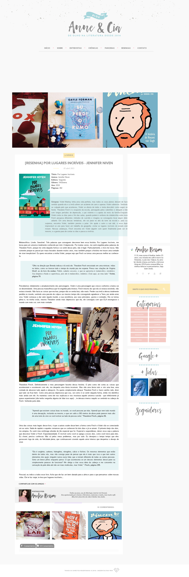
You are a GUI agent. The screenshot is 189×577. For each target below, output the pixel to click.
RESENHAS (125, 48)
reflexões (157, 330)
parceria (139, 330)
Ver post (40, 123)
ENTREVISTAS (75, 48)
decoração (139, 314)
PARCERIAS (109, 48)
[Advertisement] (94, 69)
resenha (139, 335)
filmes (157, 319)
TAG (138, 309)
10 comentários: (105, 507)
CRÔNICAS (93, 48)
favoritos (139, 319)
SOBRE (60, 48)
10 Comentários (46, 546)
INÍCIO (47, 48)
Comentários (29, 546)
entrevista (157, 314)
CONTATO (142, 48)
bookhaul (157, 309)
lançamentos (139, 325)
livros (69, 155)
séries (157, 335)
